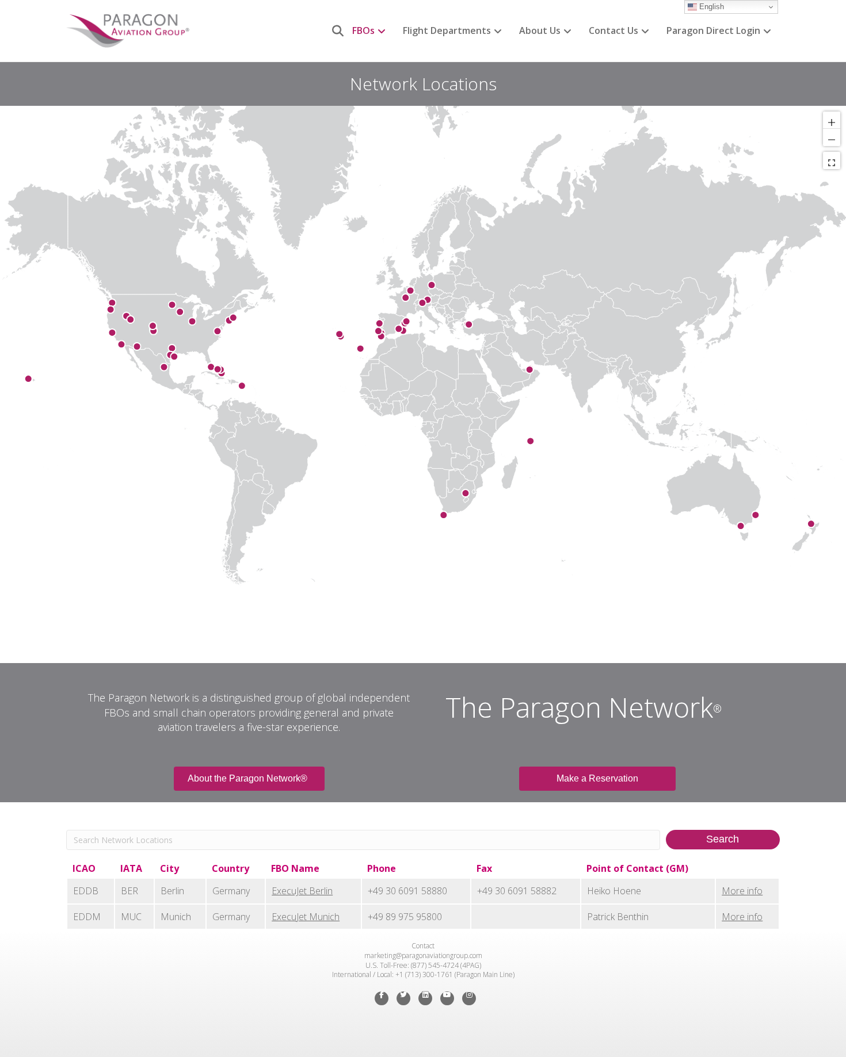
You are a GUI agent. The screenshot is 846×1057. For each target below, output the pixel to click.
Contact (423, 946)
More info (742, 890)
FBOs (363, 30)
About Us (540, 30)
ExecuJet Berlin (302, 890)
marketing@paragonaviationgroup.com (423, 955)
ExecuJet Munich (306, 916)
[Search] (333, 31)
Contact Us (613, 30)
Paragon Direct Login (713, 30)
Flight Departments (447, 30)
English (710, 6)
